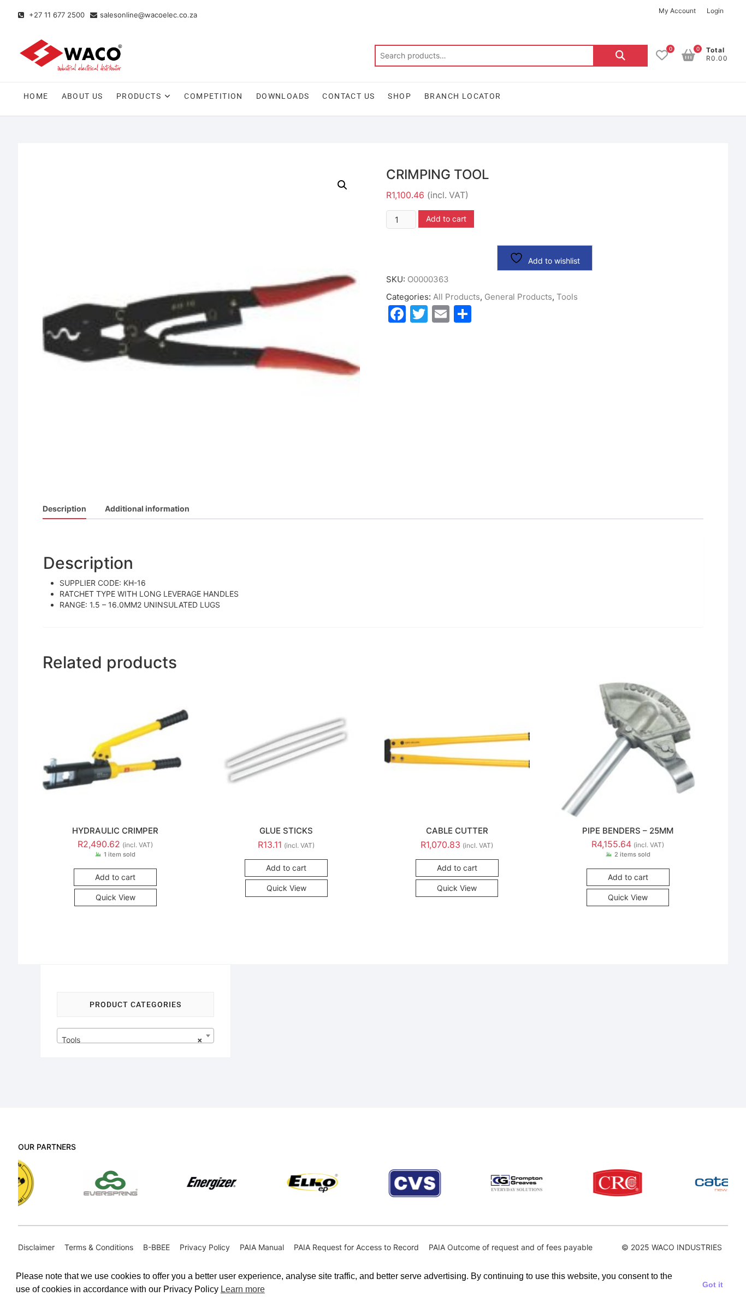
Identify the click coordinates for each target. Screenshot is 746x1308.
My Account (677, 11)
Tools (567, 297)
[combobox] (135, 1035)
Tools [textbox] (132, 1039)
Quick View (115, 897)
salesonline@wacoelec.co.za (148, 14)
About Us (82, 96)
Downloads (283, 96)
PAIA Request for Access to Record (356, 1247)
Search (620, 56)
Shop (399, 96)
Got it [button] (712, 1284)
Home (36, 96)
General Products (518, 297)
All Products (456, 297)
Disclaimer (36, 1247)
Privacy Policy (205, 1247)
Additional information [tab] (147, 508)
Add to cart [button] (115, 877)
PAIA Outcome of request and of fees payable (511, 1247)
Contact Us (348, 96)
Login (715, 11)
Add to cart (446, 218)
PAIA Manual (262, 1247)
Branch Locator (462, 96)
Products (138, 96)
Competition (213, 96)
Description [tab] (64, 508)
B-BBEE (156, 1247)
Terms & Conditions (98, 1247)
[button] (342, 185)
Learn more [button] (243, 1289)
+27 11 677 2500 (56, 14)
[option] (62, 1183)
